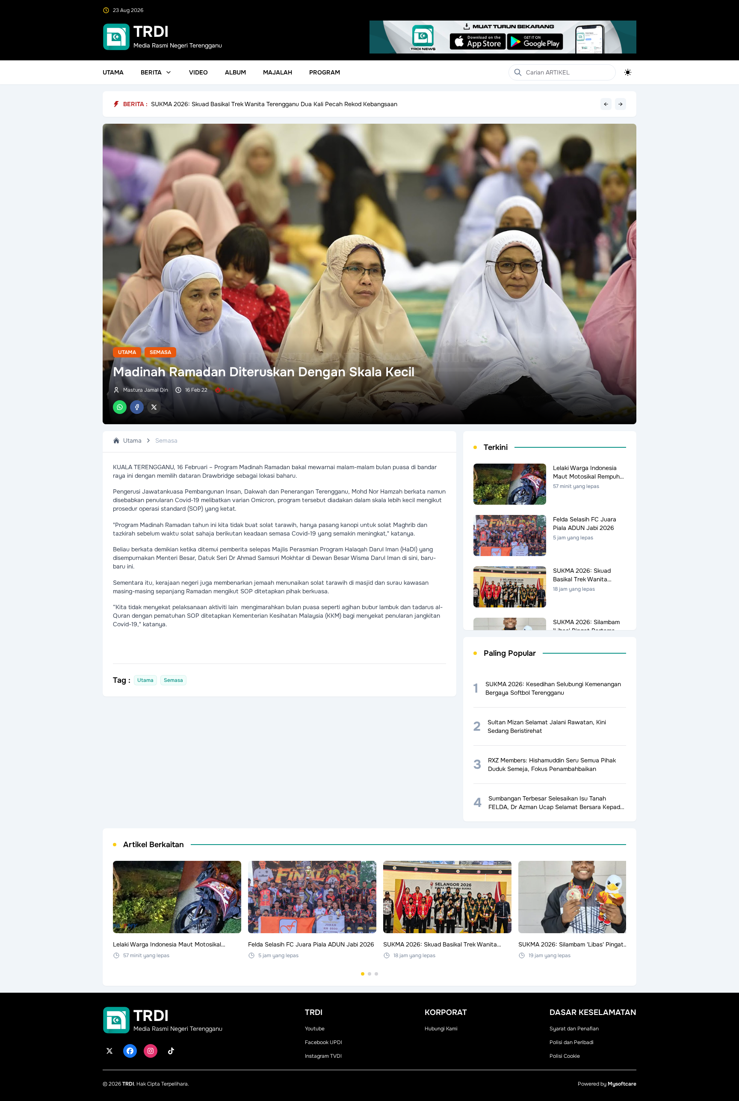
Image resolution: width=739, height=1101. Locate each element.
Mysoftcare (622, 1083)
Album (235, 72)
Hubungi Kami (441, 1028)
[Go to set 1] (362, 974)
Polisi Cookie (565, 1056)
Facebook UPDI (323, 1042)
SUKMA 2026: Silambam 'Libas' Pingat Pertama (216, 104)
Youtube (315, 1028)
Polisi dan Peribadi (572, 1042)
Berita (151, 72)
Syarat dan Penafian (574, 1028)
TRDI (128, 1083)
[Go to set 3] (376, 974)
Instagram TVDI (323, 1056)
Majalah (277, 72)
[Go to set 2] (369, 974)
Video (198, 72)
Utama (113, 72)
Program (324, 72)
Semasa (160, 352)
